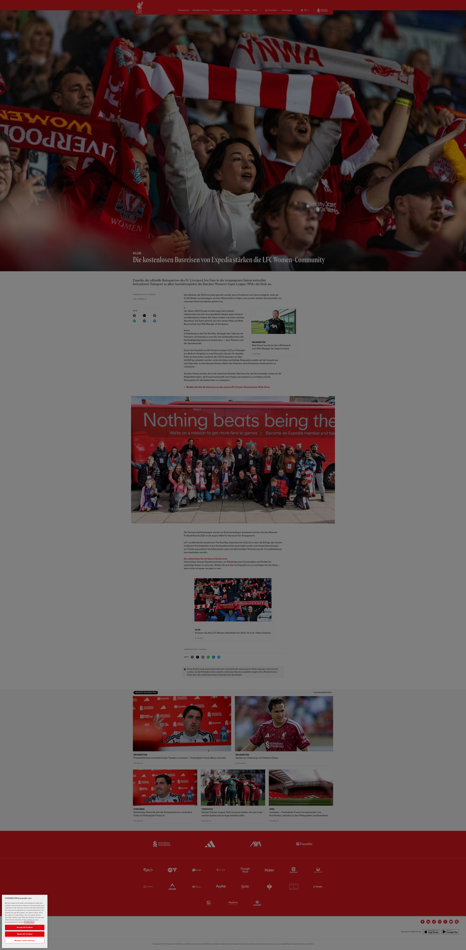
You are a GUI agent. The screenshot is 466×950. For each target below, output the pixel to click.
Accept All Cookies (25, 927)
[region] (24, 921)
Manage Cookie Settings (25, 940)
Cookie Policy (29, 922)
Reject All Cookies (24, 934)
